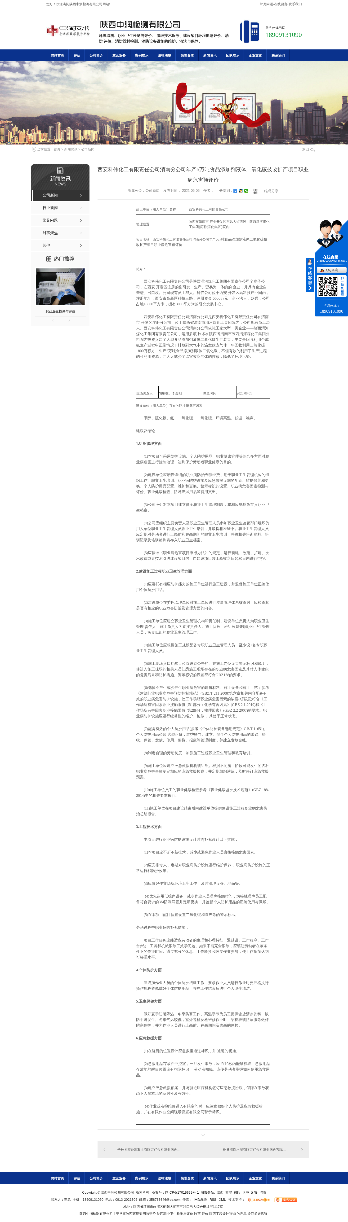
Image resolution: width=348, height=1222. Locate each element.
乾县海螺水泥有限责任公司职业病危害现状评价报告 (261, 1150)
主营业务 (119, 55)
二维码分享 (269, 191)
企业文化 (255, 55)
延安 (254, 1192)
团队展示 (232, 55)
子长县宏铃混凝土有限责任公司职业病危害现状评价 (150, 1150)
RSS (213, 1199)
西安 (228, 1192)
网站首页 (57, 55)
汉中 (245, 1192)
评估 (77, 55)
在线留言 (280, 4)
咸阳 (237, 1192)
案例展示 (141, 55)
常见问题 (266, 4)
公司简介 (96, 55)
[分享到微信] (246, 191)
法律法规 (164, 55)
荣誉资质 (187, 55)
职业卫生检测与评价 (60, 311)
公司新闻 (87, 149)
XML (223, 1199)
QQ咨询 (332, 270)
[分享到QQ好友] (241, 191)
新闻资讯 (210, 55)
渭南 (262, 1192)
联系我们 (295, 4)
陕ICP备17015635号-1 (182, 1192)
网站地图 (201, 1199)
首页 (57, 149)
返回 (305, 149)
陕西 (220, 1192)
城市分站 (207, 1192)
